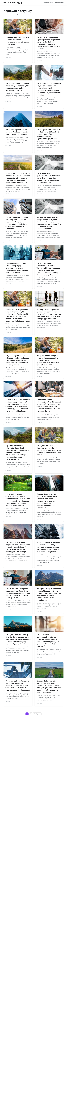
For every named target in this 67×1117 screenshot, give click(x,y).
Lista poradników (47, 2)
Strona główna (59, 2)
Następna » (37, 714)
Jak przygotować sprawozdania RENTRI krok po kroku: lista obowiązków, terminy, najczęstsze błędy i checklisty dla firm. (48, 178)
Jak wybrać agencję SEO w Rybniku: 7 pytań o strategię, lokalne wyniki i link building (16, 132)
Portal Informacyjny (12, 2)
